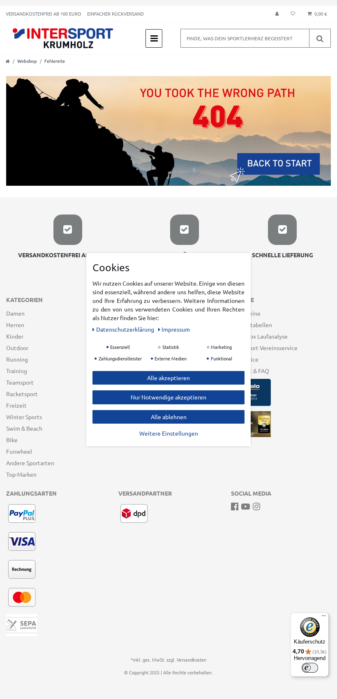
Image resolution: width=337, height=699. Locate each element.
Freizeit (16, 405)
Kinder (14, 336)
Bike (12, 439)
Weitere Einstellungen (168, 433)
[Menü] (324, 618)
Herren (15, 324)
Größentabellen (251, 324)
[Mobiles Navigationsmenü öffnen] (153, 38)
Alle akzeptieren (168, 377)
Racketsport (22, 393)
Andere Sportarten (30, 462)
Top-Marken (21, 474)
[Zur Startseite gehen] (8, 61)
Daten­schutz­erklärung (125, 328)
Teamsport (20, 382)
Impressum (176, 328)
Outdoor (17, 347)
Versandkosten (191, 659)
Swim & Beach (24, 428)
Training (16, 370)
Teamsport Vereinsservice (264, 347)
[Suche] (319, 38)
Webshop (27, 61)
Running (17, 359)
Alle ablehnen (169, 416)
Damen (15, 313)
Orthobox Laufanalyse (259, 336)
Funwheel (19, 451)
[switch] (310, 668)
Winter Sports (24, 416)
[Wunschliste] (292, 14)
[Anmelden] (277, 14)
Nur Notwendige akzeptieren (168, 397)
